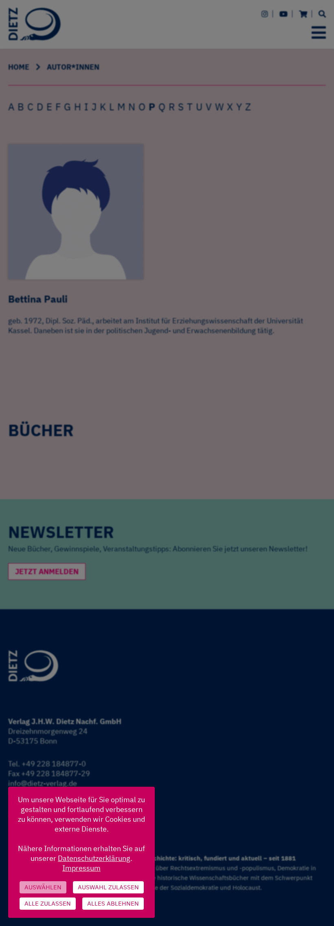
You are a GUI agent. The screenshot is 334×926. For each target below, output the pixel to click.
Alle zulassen (47, 903)
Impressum (81, 868)
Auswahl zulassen (108, 887)
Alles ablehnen (113, 903)
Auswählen (43, 887)
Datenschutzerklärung (94, 858)
